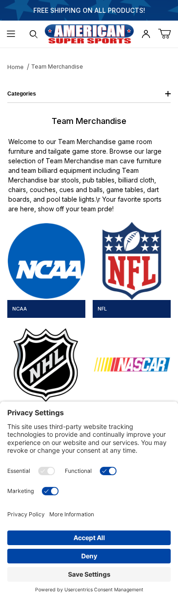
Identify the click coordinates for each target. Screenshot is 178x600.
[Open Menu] (11, 34)
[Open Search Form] (33, 34)
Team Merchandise (57, 66)
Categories (21, 94)
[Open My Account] (146, 34)
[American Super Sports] (89, 33)
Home (15, 67)
